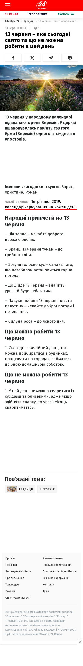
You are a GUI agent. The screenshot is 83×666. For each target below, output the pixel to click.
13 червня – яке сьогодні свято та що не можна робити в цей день (58, 21)
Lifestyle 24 (12, 21)
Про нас (10, 558)
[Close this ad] (80, 642)
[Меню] (7, 5)
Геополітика (38, 14)
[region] (41, 656)
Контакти (48, 584)
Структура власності (17, 597)
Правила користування (57, 564)
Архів (46, 591)
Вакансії (10, 591)
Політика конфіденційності (60, 571)
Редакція (11, 564)
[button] (13, 58)
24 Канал (11, 14)
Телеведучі (12, 584)
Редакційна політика (18, 571)
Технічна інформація (56, 578)
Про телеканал (14, 578)
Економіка (66, 14)
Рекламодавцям (53, 558)
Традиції (29, 21)
